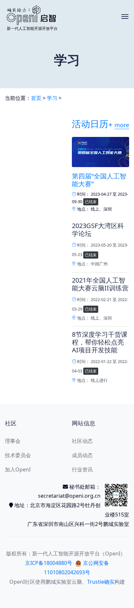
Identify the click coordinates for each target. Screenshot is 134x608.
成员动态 (82, 455)
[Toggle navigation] (125, 16)
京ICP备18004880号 (48, 562)
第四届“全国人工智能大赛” (99, 180)
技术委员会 (18, 455)
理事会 (12, 440)
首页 (36, 98)
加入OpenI (18, 469)
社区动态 (82, 440)
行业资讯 (82, 469)
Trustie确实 (100, 581)
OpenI (17, 581)
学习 (52, 98)
